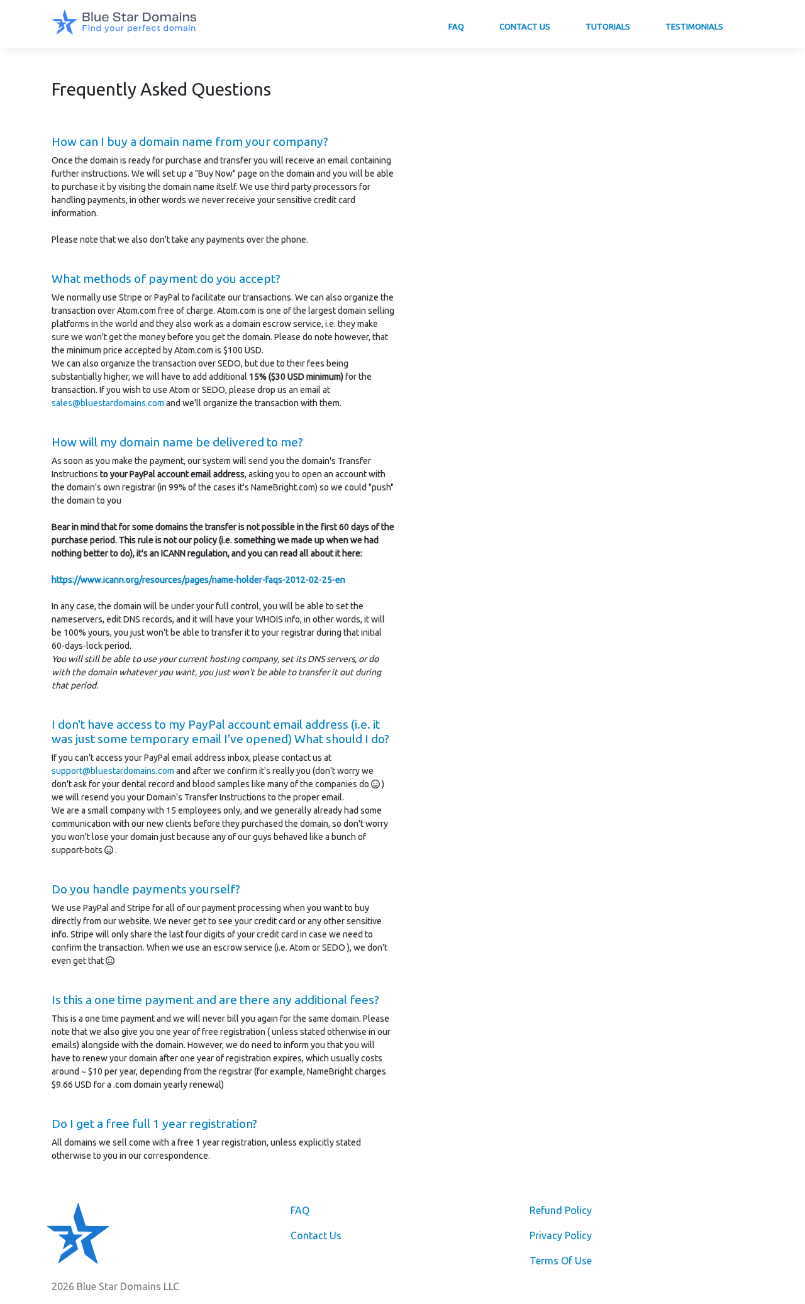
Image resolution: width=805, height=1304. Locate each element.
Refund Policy (561, 1210)
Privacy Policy (561, 1235)
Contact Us (524, 26)
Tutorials (608, 26)
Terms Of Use (561, 1260)
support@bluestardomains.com (113, 771)
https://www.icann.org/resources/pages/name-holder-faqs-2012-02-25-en (198, 580)
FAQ (456, 26)
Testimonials (694, 26)
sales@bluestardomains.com (108, 403)
